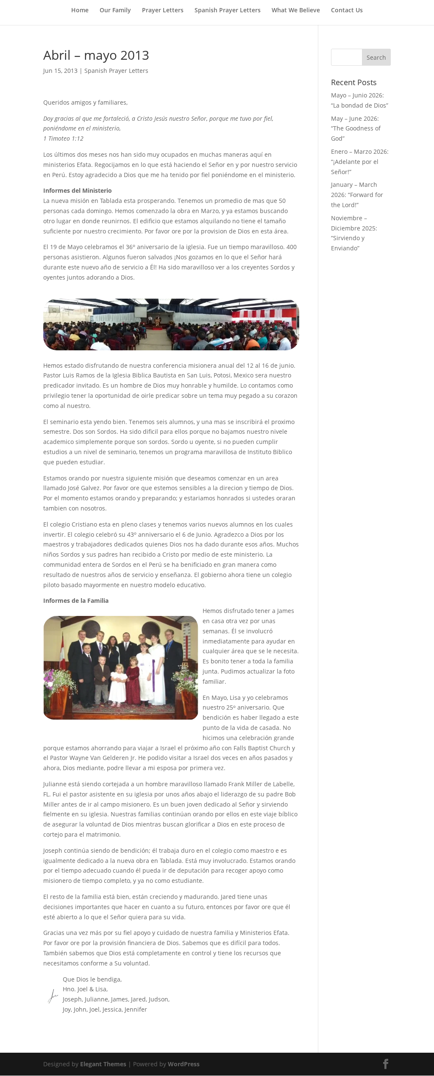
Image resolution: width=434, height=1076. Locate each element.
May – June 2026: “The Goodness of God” (356, 128)
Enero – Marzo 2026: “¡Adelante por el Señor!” (360, 161)
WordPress (184, 1064)
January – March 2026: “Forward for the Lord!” (357, 194)
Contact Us (347, 10)
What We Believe (296, 10)
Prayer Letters (163, 10)
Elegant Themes (103, 1064)
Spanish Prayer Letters (228, 10)
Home (80, 10)
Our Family (115, 10)
